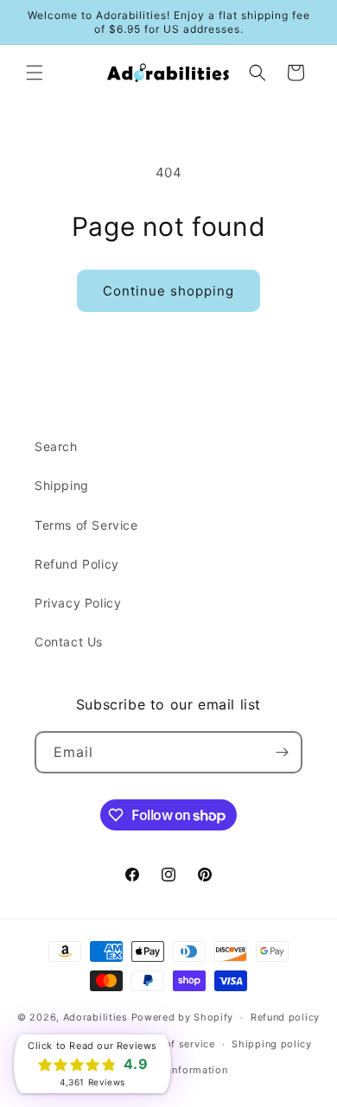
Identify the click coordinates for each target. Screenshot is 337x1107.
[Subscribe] (282, 752)
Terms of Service (86, 525)
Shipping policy (272, 1044)
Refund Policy (77, 564)
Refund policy (285, 1017)
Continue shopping (168, 291)
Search (56, 446)
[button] (35, 73)
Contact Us (69, 641)
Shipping (62, 485)
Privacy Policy (78, 602)
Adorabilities (95, 1017)
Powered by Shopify (182, 1017)
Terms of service (172, 1044)
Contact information (176, 1070)
